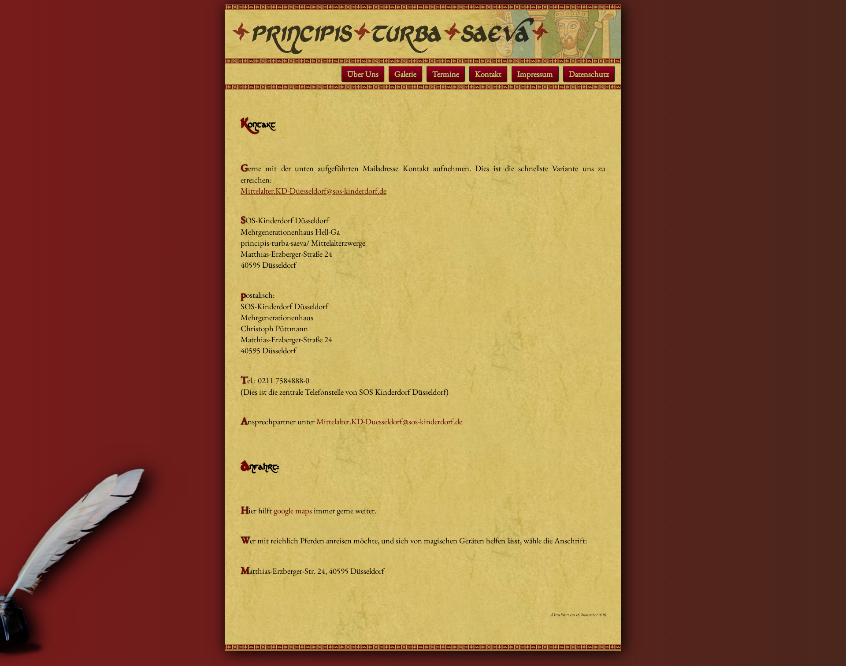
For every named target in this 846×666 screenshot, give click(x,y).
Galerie (405, 73)
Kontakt (488, 73)
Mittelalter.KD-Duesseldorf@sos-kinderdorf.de (313, 190)
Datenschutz (589, 73)
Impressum (535, 73)
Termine (445, 73)
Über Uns (362, 73)
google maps (293, 510)
